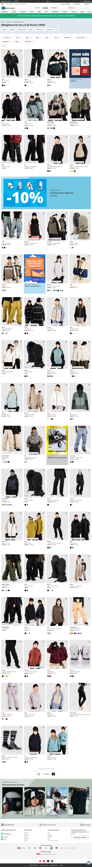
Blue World (23, 4)
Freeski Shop (9, 22)
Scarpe (14, 12)
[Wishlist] (21, 50)
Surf (46, 12)
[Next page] (53, 774)
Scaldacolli (49, 29)
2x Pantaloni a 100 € (35, 15)
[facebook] (52, 861)
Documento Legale (53, 865)
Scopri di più (53, 195)
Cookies (61, 865)
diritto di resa (85, 1)
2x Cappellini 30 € (70, 15)
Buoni (49, 839)
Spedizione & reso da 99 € (9, 1)
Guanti (30, 29)
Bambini (54, 8)
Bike (39, 12)
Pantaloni (12, 29)
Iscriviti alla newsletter (80, 837)
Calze (56, 29)
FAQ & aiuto (17, 4)
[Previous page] (38, 774)
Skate (31, 12)
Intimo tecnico (39, 29)
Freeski (65, 12)
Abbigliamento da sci (19, 22)
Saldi (89, 12)
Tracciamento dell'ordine (53, 840)
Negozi (25, 834)
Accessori (23, 12)
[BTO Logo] (15, 8)
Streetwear (4, 12)
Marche (74, 12)
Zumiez (25, 840)
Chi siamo (26, 832)
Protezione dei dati (43, 865)
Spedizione (50, 836)
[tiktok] (48, 861)
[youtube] (44, 861)
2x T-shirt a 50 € (61, 15)
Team (25, 836)
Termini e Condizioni (33, 865)
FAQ (48, 832)
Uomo (37, 8)
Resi (48, 838)
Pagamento (50, 835)
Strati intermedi (22, 29)
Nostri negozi (9, 4)
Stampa (26, 839)
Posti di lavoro (27, 835)
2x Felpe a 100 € (44, 15)
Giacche (4, 29)
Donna (45, 8)
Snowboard (55, 12)
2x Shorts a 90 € (53, 15)
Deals (82, 12)
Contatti (49, 834)
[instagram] (40, 861)
